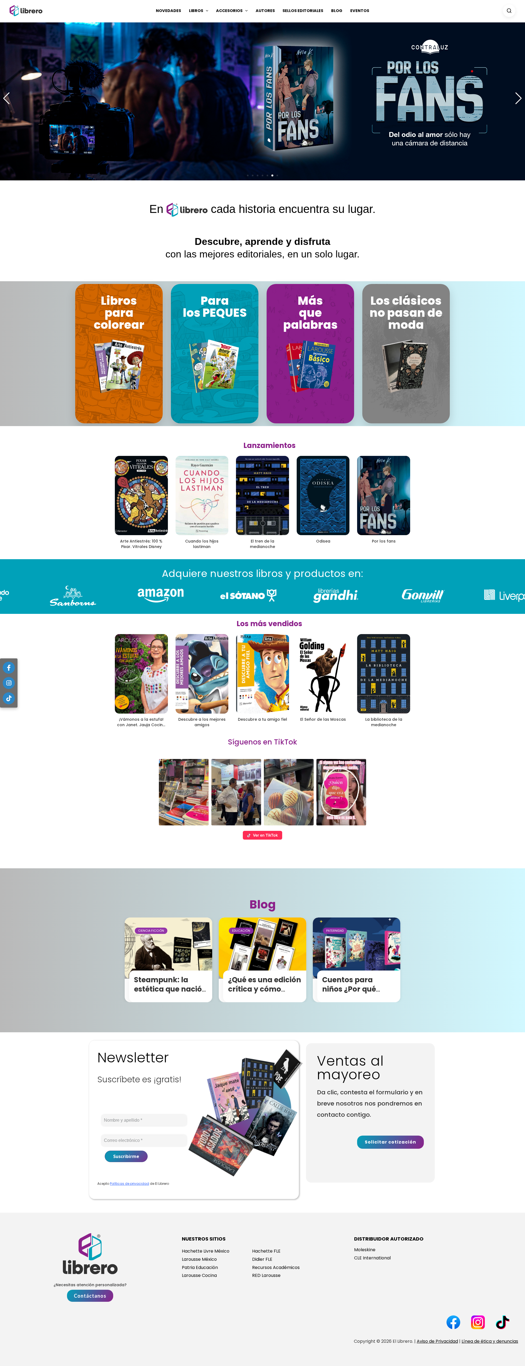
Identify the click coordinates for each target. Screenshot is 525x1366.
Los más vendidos (269, 624)
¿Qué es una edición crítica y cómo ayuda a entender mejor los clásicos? (264, 993)
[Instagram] (9, 683)
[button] (205, 10)
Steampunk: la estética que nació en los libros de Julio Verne (171, 993)
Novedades (168, 10)
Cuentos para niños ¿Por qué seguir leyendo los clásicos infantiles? (358, 993)
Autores (265, 10)
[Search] (509, 10)
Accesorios (229, 10)
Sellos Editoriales (302, 10)
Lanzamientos (269, 445)
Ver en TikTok (265, 835)
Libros (196, 10)
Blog (336, 10)
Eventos (359, 10)
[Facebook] (9, 668)
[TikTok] (9, 698)
